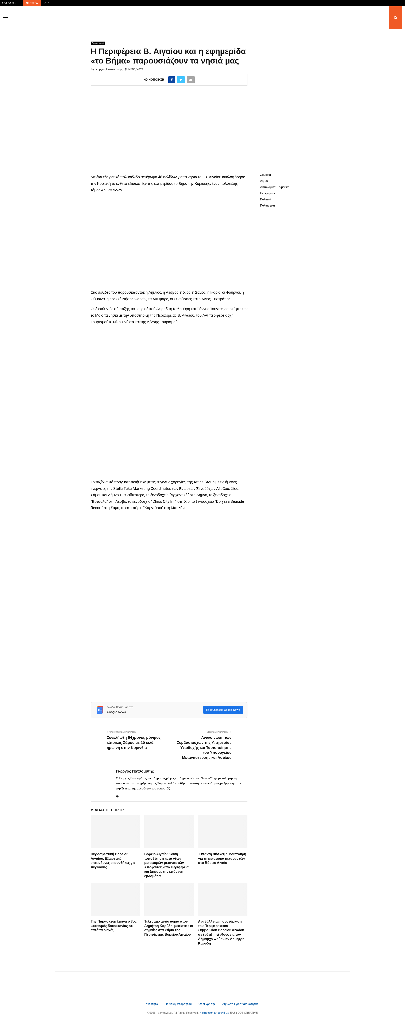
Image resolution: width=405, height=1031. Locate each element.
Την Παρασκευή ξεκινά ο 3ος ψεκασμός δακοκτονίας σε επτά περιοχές (113, 926)
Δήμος (264, 180)
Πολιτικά (265, 199)
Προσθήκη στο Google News (223, 709)
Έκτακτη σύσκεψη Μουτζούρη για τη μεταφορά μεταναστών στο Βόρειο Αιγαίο (222, 858)
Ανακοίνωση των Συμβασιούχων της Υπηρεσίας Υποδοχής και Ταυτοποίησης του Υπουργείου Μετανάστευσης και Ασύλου (204, 747)
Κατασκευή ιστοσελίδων (215, 1012)
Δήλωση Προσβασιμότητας (240, 1003)
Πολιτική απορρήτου (178, 1003)
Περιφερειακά (98, 43)
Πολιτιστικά (267, 205)
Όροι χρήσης (207, 1003)
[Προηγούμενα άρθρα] (45, 3)
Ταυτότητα (151, 1003)
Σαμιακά (265, 174)
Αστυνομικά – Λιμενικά (274, 187)
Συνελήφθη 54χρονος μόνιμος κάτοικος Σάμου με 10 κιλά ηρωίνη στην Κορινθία (134, 742)
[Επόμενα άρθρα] (49, 3)
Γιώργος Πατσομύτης (109, 69)
